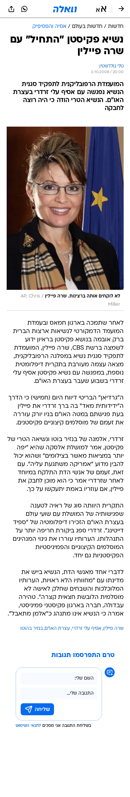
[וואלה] (65, 9)
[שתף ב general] (11, 9)
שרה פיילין (113, 628)
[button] (101, 9)
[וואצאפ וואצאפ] (24, 9)
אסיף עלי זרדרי (86, 628)
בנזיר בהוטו (31, 628)
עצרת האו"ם (57, 628)
